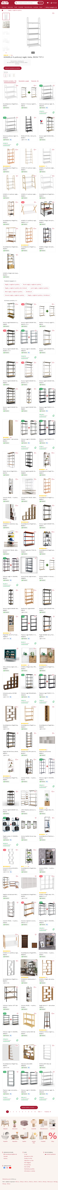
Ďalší (39, 1111)
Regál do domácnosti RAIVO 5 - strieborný (14, 894)
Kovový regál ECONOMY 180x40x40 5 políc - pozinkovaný (36, 407)
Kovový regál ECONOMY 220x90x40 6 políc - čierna (16, 407)
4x (46, 808)
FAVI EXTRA (27, 1166)
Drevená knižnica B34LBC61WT (11, 868)
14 (53, 421)
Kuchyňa (35, 7)
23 (53, 791)
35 (17, 304)
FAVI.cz (17, 1181)
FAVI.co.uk (50, 1181)
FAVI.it (40, 1181)
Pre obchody (27, 1164)
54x (10, 437)
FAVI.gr (4, 1183)
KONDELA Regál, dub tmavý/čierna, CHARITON (15, 273)
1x (10, 951)
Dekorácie (10, 7)
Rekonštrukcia (28, 7)
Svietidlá (20, 7)
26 (17, 149)
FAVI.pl (22, 1181)
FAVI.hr (36, 1181)
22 (17, 675)
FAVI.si (8, 1183)
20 (17, 759)
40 (53, 453)
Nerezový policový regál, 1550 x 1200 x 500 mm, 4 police (18, 136)
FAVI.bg (56, 1181)
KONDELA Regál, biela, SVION (47, 810)
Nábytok (4, 7)
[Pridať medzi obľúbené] (54, 86)
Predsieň (43, 1141)
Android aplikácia (51, 1154)
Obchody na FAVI (28, 1156)
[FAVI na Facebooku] (4, 1167)
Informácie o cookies (29, 1171)
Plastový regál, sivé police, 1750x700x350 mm (15, 1090)
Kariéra (5, 1158)
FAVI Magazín (27, 1162)
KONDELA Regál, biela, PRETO (29, 667)
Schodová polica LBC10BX (10, 693)
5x (11, 55)
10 (17, 532)
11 (17, 850)
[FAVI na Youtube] (10, 1167)
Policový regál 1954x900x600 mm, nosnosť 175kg (34, 693)
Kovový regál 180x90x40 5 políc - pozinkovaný (15, 322)
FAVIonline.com (6, 1179)
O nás (25, 1154)
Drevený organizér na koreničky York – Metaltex (34, 921)
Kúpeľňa (41, 7)
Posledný (47, 1111)
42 (17, 934)
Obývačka (14, 1141)
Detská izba (33, 1142)
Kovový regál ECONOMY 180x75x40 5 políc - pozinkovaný (36, 322)
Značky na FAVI (28, 1158)
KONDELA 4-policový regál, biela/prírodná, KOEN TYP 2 (17, 194)
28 (35, 961)
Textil (15, 7)
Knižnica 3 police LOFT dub (10, 1005)
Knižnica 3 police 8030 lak (28, 1031)
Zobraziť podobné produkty (12, 68)
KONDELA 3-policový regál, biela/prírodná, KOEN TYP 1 (35, 194)
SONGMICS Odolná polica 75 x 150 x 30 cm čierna (34, 979)
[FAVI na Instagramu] (7, 1167)
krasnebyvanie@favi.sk (11, 1154)
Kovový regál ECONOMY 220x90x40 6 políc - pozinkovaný (36, 381)
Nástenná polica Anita (45, 751)
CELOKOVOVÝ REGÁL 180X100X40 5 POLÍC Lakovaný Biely (36, 497)
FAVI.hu (31, 1181)
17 (35, 85)
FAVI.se (45, 1181)
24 (35, 850)
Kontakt (6, 1156)
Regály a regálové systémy (15, 10)
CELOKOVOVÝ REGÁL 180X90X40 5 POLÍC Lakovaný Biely (18, 550)
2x (46, 749)
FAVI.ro (26, 1181)
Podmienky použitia (29, 1169)
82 (53, 1013)
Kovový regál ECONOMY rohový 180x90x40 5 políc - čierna (18, 810)
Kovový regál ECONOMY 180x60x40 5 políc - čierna (16, 349)
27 (35, 176)
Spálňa (24, 1141)
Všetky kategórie (50, 7)
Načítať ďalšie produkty (28, 1107)
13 (17, 707)
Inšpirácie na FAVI (28, 1160)
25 (17, 453)
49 (35, 505)
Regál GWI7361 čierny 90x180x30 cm (12, 751)
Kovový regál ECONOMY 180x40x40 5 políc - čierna (16, 608)
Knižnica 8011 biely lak (45, 1064)
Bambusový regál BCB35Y (28, 608)
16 (35, 590)
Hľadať (40, 2)
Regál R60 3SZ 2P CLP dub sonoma (12, 635)
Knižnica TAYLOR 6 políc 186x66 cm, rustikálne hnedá (35, 751)
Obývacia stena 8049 (26, 1064)
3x (10, 522)
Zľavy (52, 1141)
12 (17, 202)
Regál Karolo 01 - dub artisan (47, 1005)
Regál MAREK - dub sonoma (10, 439)
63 (17, 505)
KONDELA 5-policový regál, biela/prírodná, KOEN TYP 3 (36, 168)
